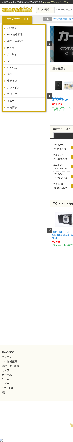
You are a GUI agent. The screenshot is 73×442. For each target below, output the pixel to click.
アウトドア (13, 87)
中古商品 (12, 107)
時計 (9, 74)
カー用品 (12, 54)
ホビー (11, 100)
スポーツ (12, 94)
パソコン (12, 28)
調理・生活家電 (15, 41)
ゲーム (11, 61)
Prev (49, 96)
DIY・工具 (13, 67)
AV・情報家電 (15, 34)
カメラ (11, 47)
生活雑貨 (12, 80)
